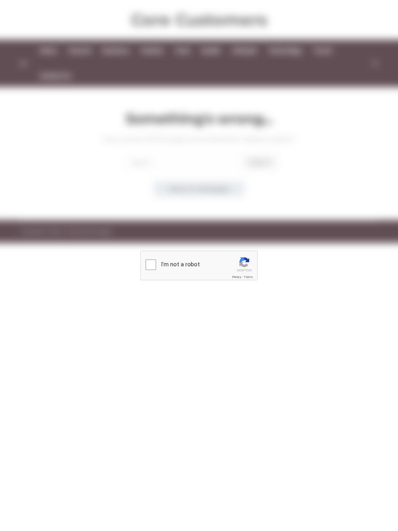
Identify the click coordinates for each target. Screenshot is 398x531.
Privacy (236, 277)
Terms (248, 277)
